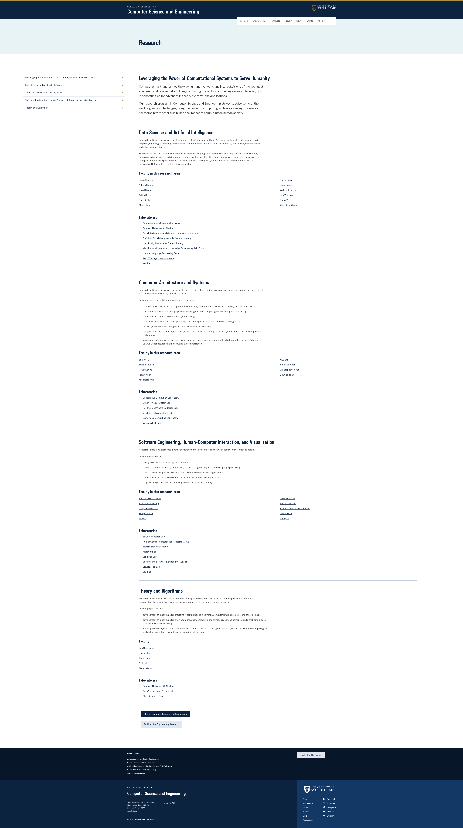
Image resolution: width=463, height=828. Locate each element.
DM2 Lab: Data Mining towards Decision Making (167, 238)
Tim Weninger (287, 195)
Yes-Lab (147, 263)
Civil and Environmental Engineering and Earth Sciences (149, 766)
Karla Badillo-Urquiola (150, 498)
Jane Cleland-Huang (149, 503)
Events (309, 21)
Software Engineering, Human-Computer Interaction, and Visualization (60, 100)
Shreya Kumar (146, 513)
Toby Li (142, 518)
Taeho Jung (144, 658)
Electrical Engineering (136, 773)
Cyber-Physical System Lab (156, 403)
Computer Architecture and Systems (43, 92)
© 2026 (130, 820)
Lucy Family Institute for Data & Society (163, 243)
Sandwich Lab (150, 557)
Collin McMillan (287, 498)
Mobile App (308, 803)
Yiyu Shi (284, 359)
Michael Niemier (147, 379)
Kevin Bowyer (146, 180)
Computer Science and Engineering (163, 11)
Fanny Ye (284, 200)
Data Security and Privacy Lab (158, 691)
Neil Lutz (143, 663)
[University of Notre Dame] (319, 789)
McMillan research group (155, 546)
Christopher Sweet (289, 369)
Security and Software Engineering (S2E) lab (165, 561)
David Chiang (145, 190)
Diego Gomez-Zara (148, 508)
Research (243, 21)
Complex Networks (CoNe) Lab (158, 228)
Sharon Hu (144, 359)
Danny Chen (145, 653)
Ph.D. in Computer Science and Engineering (165, 714)
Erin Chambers (146, 648)
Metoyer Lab (149, 551)
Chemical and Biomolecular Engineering (143, 763)
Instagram (331, 807)
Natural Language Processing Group (161, 253)
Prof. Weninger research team (158, 258)
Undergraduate (260, 21)
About (320, 21)
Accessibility (308, 820)
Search (306, 799)
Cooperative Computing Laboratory (161, 398)
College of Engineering (141, 7)
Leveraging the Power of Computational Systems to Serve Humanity (60, 77)
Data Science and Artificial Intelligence (44, 85)
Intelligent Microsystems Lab (157, 413)
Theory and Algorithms (36, 107)
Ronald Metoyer (288, 503)
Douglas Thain (287, 375)
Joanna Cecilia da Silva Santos (295, 508)
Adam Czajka (145, 195)
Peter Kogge (145, 369)
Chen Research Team (153, 696)
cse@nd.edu (132, 811)
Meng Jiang (144, 205)
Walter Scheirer (288, 190)
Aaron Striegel (287, 364)
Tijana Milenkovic (288, 185)
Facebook (330, 799)
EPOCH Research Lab (154, 536)
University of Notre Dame (324, 8)
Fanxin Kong (286, 180)
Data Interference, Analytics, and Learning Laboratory (170, 233)
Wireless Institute (152, 423)
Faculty (288, 21)
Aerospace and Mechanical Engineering (143, 759)
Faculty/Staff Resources (311, 755)
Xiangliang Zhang (288, 205)
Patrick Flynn (145, 200)
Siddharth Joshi (146, 364)
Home (141, 32)
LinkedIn (330, 816)
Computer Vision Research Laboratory (162, 223)
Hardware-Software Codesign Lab (160, 408)
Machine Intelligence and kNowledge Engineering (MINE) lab (173, 248)
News (299, 21)
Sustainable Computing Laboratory (160, 418)
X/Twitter (170, 803)
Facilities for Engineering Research (161, 724)
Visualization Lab (151, 567)
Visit (305, 816)
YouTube (330, 812)
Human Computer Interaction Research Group (166, 541)
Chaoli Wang (286, 513)
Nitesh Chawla (146, 185)
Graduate (276, 21)
